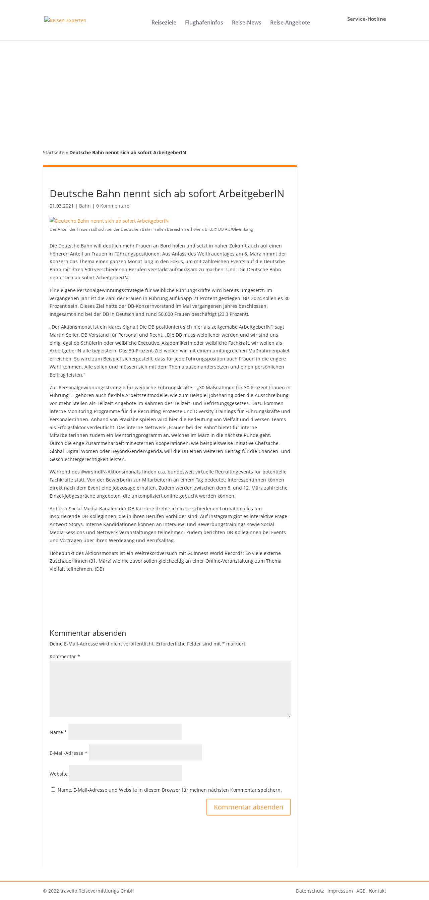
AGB (361, 891)
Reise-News (246, 23)
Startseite (53, 152)
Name (58, 732)
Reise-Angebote (290, 23)
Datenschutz (310, 891)
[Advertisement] (214, 90)
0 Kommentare (112, 206)
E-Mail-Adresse (68, 753)
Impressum (340, 891)
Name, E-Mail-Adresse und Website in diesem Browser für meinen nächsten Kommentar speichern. (170, 790)
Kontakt (377, 891)
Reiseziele (163, 23)
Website (59, 774)
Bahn (85, 206)
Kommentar (65, 656)
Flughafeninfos (204, 23)
